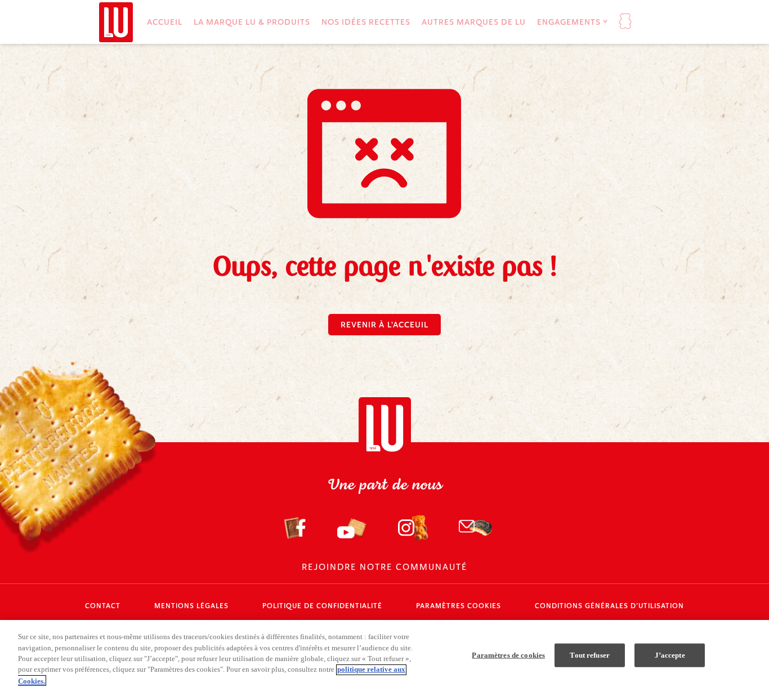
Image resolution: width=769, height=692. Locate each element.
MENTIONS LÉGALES (191, 605)
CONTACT (102, 605)
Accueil (164, 22)
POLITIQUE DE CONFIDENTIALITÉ (322, 605)
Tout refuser (590, 655)
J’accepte (670, 655)
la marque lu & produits (252, 22)
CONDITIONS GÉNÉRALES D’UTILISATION (609, 605)
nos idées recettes (365, 22)
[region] (384, 656)
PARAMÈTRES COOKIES (458, 605)
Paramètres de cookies (508, 655)
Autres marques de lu (474, 22)
